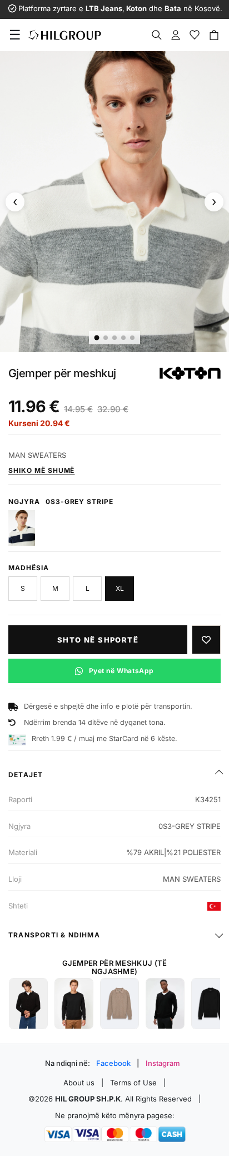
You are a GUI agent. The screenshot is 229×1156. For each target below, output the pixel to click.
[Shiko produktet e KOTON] (190, 373)
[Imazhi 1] (96, 337)
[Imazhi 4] (123, 337)
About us (78, 1082)
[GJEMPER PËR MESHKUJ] (28, 1004)
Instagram (163, 1063)
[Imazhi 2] (105, 337)
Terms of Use (133, 1082)
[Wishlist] (194, 35)
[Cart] (214, 35)
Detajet (25, 774)
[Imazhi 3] (114, 337)
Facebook (113, 1063)
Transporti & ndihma (54, 935)
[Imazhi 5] (132, 337)
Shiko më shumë (41, 470)
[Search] (156, 35)
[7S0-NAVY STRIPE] (21, 528)
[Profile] (175, 35)
